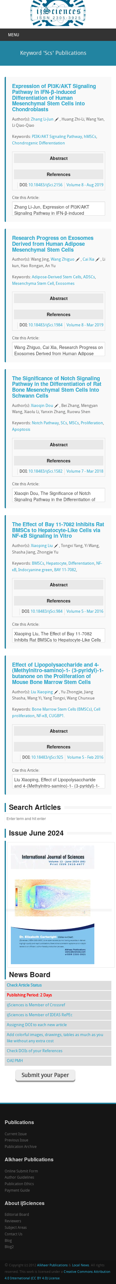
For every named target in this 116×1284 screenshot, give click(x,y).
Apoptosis (21, 430)
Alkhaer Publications (52, 1265)
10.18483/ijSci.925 (47, 758)
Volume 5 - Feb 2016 (85, 758)
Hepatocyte (56, 564)
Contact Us (13, 1234)
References (59, 174)
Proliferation (92, 423)
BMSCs (38, 564)
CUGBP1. (57, 716)
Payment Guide (17, 1191)
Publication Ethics (19, 1184)
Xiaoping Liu (42, 546)
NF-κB (42, 716)
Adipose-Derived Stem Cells (56, 277)
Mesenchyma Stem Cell (33, 284)
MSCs (74, 423)
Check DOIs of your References (34, 1051)
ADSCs (89, 277)
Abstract (59, 158)
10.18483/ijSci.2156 (45, 185)
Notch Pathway (45, 423)
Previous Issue (16, 1140)
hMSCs (90, 137)
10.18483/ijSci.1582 (45, 472)
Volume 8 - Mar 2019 (85, 325)
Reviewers (13, 1221)
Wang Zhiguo (63, 260)
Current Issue (16, 1134)
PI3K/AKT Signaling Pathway (57, 137)
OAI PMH (15, 1061)
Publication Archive (21, 1147)
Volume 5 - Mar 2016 (85, 612)
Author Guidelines (19, 1178)
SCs (64, 423)
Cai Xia (88, 260)
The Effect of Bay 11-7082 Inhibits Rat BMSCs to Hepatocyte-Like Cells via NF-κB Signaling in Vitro (58, 529)
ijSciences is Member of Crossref (36, 1005)
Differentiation (81, 564)
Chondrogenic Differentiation (38, 143)
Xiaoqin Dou (42, 406)
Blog (8, 1241)
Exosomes (65, 284)
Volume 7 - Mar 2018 (85, 472)
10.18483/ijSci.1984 (45, 325)
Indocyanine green (35, 570)
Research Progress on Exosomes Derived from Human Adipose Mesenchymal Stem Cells (52, 243)
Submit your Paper (45, 1076)
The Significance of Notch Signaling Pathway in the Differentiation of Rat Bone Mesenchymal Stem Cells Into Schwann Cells (56, 386)
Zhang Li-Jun (42, 119)
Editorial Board (17, 1215)
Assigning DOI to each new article (37, 1025)
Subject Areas (16, 1228)
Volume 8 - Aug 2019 (85, 185)
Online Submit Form (21, 1171)
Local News (80, 1265)
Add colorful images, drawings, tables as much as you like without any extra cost (55, 1038)
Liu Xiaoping (42, 692)
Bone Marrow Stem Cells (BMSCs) (62, 710)
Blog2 (9, 1247)
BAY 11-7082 (65, 570)
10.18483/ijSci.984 (46, 612)
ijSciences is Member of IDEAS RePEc (39, 1015)
